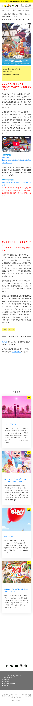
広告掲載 (6, 679)
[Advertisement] (16, 221)
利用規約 (6, 681)
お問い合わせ (8, 678)
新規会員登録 (16, 352)
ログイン (5, 342)
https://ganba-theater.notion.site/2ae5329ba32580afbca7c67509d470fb (16, 160)
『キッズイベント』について (12, 676)
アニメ (12, 329)
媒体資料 (6, 685)
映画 (5, 329)
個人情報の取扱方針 (10, 683)
